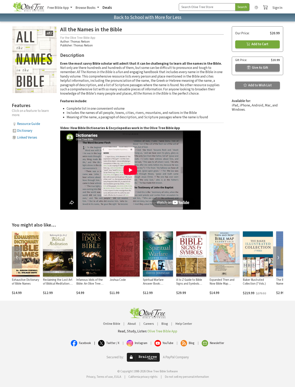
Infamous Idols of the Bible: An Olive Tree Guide (89, 284)
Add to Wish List (260, 85)
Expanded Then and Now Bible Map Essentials (222, 284)
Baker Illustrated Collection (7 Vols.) (254, 282)
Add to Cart (259, 44)
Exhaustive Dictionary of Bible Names (25, 282)
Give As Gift (259, 67)
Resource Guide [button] (28, 124)
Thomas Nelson (80, 42)
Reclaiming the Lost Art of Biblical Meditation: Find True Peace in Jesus (57, 285)
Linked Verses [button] (27, 137)
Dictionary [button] (24, 130)
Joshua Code (118, 280)
